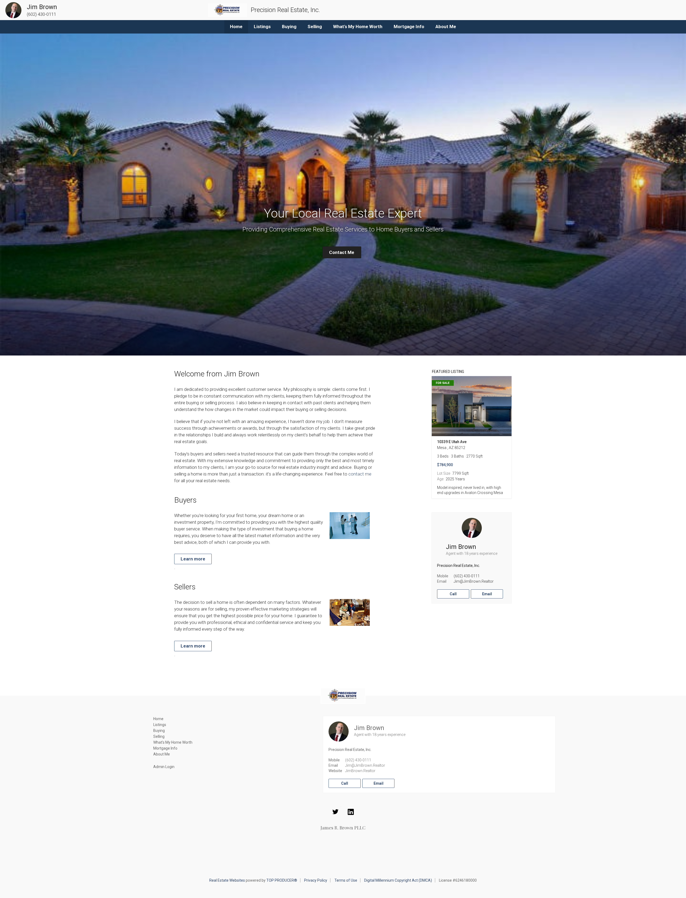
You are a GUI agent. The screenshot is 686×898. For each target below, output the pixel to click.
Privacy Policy (315, 880)
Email (487, 594)
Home (236, 26)
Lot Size (443, 473)
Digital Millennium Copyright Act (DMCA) (398, 880)
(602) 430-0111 (467, 576)
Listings (262, 26)
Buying (289, 26)
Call (453, 594)
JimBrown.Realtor (360, 771)
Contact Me (341, 252)
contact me (359, 474)
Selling (315, 26)
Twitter (335, 811)
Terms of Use (345, 880)
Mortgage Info (409, 26)
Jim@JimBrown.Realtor (474, 581)
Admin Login (163, 767)
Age (440, 479)
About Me (445, 26)
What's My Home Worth (357, 26)
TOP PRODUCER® (281, 880)
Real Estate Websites (227, 880)
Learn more (193, 559)
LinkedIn (350, 811)
